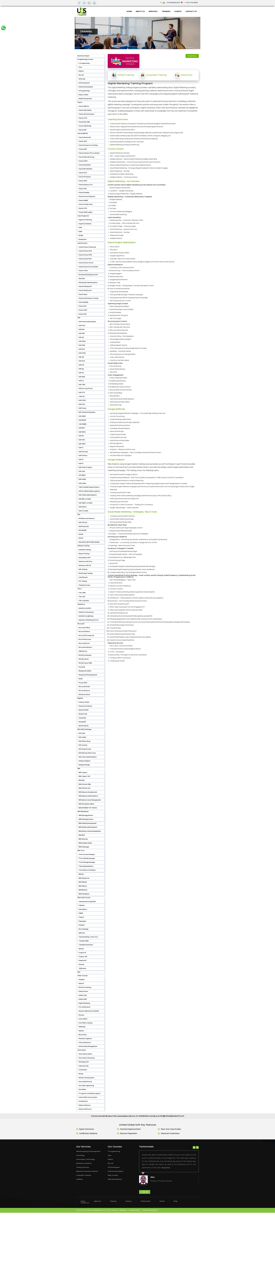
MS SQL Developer (85, 655)
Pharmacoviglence (85, 1038)
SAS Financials (84, 526)
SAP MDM (82, 444)
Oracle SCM (83, 141)
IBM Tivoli (81, 850)
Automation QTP (85, 557)
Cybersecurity (84, 1066)
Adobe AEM (83, 999)
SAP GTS (82, 392)
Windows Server (84, 694)
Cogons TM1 (83, 956)
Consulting (80, 1155)
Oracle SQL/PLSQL (85, 126)
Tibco (79, 589)
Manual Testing (84, 553)
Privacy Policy (134, 1210)
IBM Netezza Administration (88, 796)
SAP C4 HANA (83, 511)
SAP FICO (82, 325)
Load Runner (83, 577)
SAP (78, 318)
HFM (80, 227)
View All (145, 1192)
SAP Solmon (83, 455)
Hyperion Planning (85, 220)
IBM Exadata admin (85, 843)
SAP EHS (82, 349)
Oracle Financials (85, 137)
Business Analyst (83, 56)
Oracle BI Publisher (85, 169)
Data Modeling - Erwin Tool (88, 937)
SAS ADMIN (82, 530)
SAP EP (81, 436)
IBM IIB (81, 874)
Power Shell (83, 683)
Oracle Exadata (84, 192)
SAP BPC (82, 428)
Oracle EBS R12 (83, 133)
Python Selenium (85, 1105)
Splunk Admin (84, 726)
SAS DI (81, 538)
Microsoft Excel (84, 643)
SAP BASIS (82, 420)
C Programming (84, 63)
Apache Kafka (84, 710)
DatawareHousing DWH (87, 901)
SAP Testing (83, 569)
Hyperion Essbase (85, 224)
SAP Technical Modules (87, 412)
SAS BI (81, 534)
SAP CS (81, 380)
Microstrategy (83, 929)
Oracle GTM (83, 208)
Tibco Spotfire (84, 600)
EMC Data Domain (85, 749)
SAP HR (81, 357)
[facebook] (79, 3)
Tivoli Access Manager (87, 854)
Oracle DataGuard (85, 290)
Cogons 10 (82, 952)
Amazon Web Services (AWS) (89, 1011)
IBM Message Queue (86, 819)
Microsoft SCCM (84, 686)
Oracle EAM (83, 149)
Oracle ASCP (83, 161)
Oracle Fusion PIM (85, 259)
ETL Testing (83, 581)
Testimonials (145, 1201)
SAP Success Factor (86, 388)
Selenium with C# (85, 565)
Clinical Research (85, 1042)
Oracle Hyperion (83, 216)
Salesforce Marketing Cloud (88, 620)
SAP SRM (82, 377)
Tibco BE (82, 596)
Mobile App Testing (85, 573)
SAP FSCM (82, 353)
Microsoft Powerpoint (86, 635)
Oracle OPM (83, 181)
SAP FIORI (82, 400)
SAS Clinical (83, 522)
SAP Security (83, 451)
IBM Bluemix (83, 890)
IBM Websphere (83, 811)
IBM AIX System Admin (86, 804)
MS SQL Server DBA (85, 663)
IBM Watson (83, 886)
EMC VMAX (82, 737)
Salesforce (81, 604)
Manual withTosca (85, 1109)
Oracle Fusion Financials (87, 247)
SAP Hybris (82, 507)
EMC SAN (82, 733)
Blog (175, 1201)
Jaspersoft (82, 960)
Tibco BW (82, 592)
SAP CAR (82, 471)
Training (166, 11)
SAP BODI (82, 432)
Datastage (82, 921)
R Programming (84, 91)
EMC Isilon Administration (88, 757)
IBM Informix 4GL (84, 788)
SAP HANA (82, 479)
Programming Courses (85, 59)
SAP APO (82, 404)
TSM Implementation (86, 866)
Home (129, 11)
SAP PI (81, 463)
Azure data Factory (85, 1081)
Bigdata (80, 698)
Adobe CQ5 (83, 995)
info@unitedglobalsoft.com (172, 1116)
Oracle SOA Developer (86, 114)
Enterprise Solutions (84, 1163)
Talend (81, 917)
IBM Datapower (84, 878)
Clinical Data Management (88, 1046)
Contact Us (191, 11)
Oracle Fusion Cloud (86, 263)
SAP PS (81, 373)
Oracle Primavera (85, 177)
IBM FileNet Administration (88, 827)
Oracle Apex (83, 294)
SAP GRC (82, 440)
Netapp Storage (84, 765)
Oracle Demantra (85, 165)
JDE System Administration (88, 282)
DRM (80, 231)
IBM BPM (82, 835)
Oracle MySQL (83, 302)
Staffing (79, 1179)
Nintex (81, 1074)
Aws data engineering (86, 1085)
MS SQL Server (84, 659)
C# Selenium (83, 1101)
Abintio (81, 949)
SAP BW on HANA (85, 499)
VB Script (82, 79)
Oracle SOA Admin (85, 110)
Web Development (85, 98)
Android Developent (86, 87)
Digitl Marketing (84, 1003)
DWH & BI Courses (83, 897)
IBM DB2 (82, 780)
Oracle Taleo (83, 270)
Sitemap (123, 1210)
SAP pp (81, 369)
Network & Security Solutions (87, 1171)
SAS (78, 514)
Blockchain (83, 1034)
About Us (140, 11)
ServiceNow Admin (85, 1054)
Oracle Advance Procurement (89, 153)
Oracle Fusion (82, 243)
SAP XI (81, 459)
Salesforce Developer (86, 612)
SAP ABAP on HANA (85, 503)
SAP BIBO (82, 475)
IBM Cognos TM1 (84, 776)
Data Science (83, 991)
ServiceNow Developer (87, 1058)
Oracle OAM (83, 310)
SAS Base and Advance (87, 518)
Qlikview (82, 933)
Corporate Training (83, 1175)
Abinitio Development (86, 1078)
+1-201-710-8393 (191, 3)
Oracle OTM (83, 118)
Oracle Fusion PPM (85, 255)
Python (81, 71)
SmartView (82, 239)
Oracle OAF (83, 188)
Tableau (82, 905)
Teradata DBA (84, 941)
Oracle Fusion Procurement (88, 267)
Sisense (81, 964)
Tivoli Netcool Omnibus (87, 870)
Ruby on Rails (83, 95)
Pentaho (82, 925)
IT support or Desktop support (89, 1093)
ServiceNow (82, 1050)
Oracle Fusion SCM (85, 251)
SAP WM (82, 333)
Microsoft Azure (84, 690)
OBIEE (81, 913)
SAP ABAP (82, 416)
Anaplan (82, 979)
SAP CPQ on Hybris (85, 467)
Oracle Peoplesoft (85, 286)
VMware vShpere (84, 761)
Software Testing (83, 546)
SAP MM (81, 329)
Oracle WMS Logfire (85, 212)
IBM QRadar (83, 882)
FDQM (81, 235)
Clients (178, 11)
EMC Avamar (83, 745)
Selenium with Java (85, 561)
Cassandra (82, 718)
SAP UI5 (82, 396)
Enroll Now (192, 56)
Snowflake (82, 1089)
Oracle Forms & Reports (87, 196)
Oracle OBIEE (83, 200)
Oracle (79, 102)
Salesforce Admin (85, 608)
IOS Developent (84, 83)
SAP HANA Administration (88, 495)
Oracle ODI (82, 306)
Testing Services (82, 1167)
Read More (166, 1168)
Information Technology (85, 1159)
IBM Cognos (83, 772)
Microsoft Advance (85, 647)
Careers (128, 1201)
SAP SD (81, 337)
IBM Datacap (83, 839)
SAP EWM (82, 341)
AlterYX (81, 983)
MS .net (81, 75)
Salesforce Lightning (86, 616)
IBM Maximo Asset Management (90, 800)
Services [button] (153, 11)
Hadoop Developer (85, 706)
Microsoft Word (84, 631)
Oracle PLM (83, 173)
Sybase (81, 1030)
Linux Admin (83, 1019)
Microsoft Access (85, 639)
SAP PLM (82, 361)
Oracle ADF (82, 130)
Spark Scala (83, 714)
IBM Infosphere (84, 894)
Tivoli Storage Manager (87, 862)
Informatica (83, 909)
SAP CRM (82, 345)
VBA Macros (83, 651)
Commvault (83, 1070)
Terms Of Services (150, 1210)
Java (80, 67)
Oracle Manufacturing (86, 157)
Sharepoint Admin (85, 671)
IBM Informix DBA (85, 784)
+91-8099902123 (173, 3)
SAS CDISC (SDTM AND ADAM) (89, 542)
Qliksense (82, 968)
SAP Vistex (82, 408)
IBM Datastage (84, 847)
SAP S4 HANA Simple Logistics (89, 491)
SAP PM (81, 365)
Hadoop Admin (84, 702)
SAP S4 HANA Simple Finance (89, 487)
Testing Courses (84, 585)
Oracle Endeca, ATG (86, 184)
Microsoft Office (84, 627)
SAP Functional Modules (87, 321)
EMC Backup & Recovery (87, 753)
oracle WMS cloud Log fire (88, 1097)
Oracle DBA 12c (84, 106)
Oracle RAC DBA (84, 122)
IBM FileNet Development (87, 823)
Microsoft (80, 624)
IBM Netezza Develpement (88, 792)
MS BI (80, 679)
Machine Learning (85, 987)
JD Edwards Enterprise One (88, 274)
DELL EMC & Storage (84, 729)
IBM (78, 768)
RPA (78, 972)
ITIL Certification (84, 1007)
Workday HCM (84, 1062)
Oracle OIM (82, 314)
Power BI (82, 667)
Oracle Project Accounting (88, 145)
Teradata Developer (86, 945)
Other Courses (82, 975)
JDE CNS (82, 278)
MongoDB (82, 722)
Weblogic (82, 1027)
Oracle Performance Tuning (88, 298)
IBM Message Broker (86, 815)
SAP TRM (82, 384)
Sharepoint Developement (88, 675)
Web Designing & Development (88, 1151)
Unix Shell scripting (85, 1023)
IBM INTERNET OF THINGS (88, 808)
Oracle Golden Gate (85, 204)
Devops (81, 1015)
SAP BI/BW (82, 424)
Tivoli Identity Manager (87, 858)
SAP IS (81, 447)
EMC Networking (84, 741)
